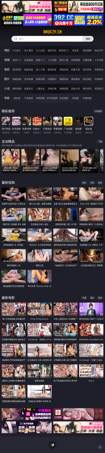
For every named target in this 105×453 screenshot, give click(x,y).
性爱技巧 (99, 88)
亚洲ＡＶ (17, 60)
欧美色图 (40, 79)
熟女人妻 (63, 60)
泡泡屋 (75, 98)
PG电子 (17, 50)
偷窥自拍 (17, 79)
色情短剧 (87, 98)
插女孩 (17, 98)
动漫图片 (52, 79)
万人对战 (40, 50)
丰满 (84, 297)
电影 (7, 69)
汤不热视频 (52, 98)
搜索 (88, 38)
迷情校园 (63, 88)
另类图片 (99, 79)
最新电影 (8, 297)
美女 (84, 182)
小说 (7, 88)
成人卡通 (40, 69)
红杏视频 (63, 98)
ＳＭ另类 (99, 60)
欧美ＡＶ (40, 60)
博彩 (7, 50)
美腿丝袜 (63, 79)
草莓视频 (40, 98)
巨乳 (92, 182)
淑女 (92, 297)
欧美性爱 (52, 69)
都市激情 (17, 88)
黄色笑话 (87, 88)
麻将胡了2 (64, 50)
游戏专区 (52, 50)
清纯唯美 (75, 79)
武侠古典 (52, 88)
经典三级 (75, 69)
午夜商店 (28, 98)
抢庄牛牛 (99, 50)
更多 (100, 182)
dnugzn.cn (52, 32)
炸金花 (75, 50)
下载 (100, 141)
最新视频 (8, 182)
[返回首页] (100, 447)
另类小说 (75, 88)
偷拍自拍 (28, 69)
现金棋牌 (87, 50)
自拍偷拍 (28, 60)
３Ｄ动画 (52, 60)
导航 (7, 98)
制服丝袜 (63, 69)
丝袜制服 (75, 60)
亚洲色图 (28, 79)
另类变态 (99, 69)
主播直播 (87, 60)
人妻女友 (40, 88)
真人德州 (28, 50)
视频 (7, 60)
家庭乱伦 (28, 88)
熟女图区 (87, 79)
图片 (7, 79)
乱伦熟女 (87, 69)
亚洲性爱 (17, 69)
